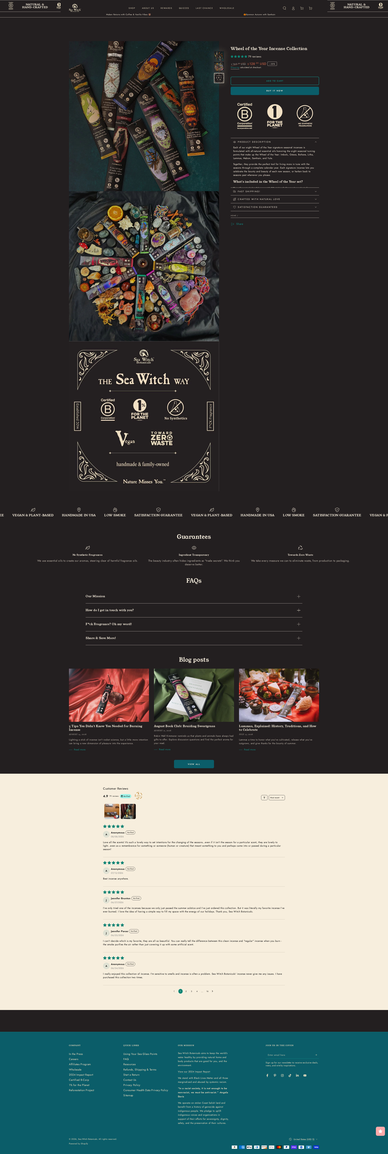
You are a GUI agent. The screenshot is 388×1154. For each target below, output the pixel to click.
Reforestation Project (81, 1090)
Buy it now (274, 90)
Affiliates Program (80, 1064)
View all (194, 764)
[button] (284, 8)
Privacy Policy (131, 1085)
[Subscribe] (317, 1055)
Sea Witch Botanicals (87, 1139)
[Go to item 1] (111, 811)
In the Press (76, 1054)
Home (233, 215)
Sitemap (128, 1095)
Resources (129, 1064)
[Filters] (264, 797)
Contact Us (129, 1080)
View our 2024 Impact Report (194, 1071)
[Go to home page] (75, 8)
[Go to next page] (213, 991)
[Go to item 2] (128, 811)
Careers (73, 1059)
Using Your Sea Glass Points (140, 1054)
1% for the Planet (79, 1085)
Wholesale (75, 1070)
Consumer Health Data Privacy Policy (145, 1090)
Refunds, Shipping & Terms (139, 1070)
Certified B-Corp (79, 1080)
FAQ (126, 1059)
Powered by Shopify (78, 1143)
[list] (194, 556)
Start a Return (131, 1075)
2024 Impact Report (81, 1075)
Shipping (235, 67)
